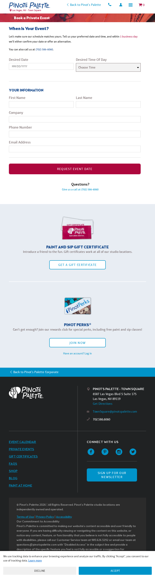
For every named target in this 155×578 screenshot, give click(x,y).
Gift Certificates (23, 457)
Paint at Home (20, 486)
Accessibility (64, 517)
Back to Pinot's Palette (85, 4)
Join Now (77, 343)
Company (16, 113)
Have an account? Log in (77, 353)
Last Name (84, 98)
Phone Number (20, 127)
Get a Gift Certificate (77, 265)
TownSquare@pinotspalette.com (115, 411)
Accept (115, 570)
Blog (13, 478)
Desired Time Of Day (91, 60)
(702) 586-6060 (44, 49)
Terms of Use (25, 517)
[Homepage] (43, 393)
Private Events (21, 449)
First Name (17, 98)
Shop (13, 471)
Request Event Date (74, 169)
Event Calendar (22, 442)
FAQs (13, 464)
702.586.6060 (101, 419)
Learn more (35, 560)
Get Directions (102, 404)
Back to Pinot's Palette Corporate (36, 372)
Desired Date (18, 60)
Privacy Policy (45, 517)
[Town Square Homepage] (29, 5)
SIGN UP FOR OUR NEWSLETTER (112, 475)
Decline (39, 570)
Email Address (20, 142)
